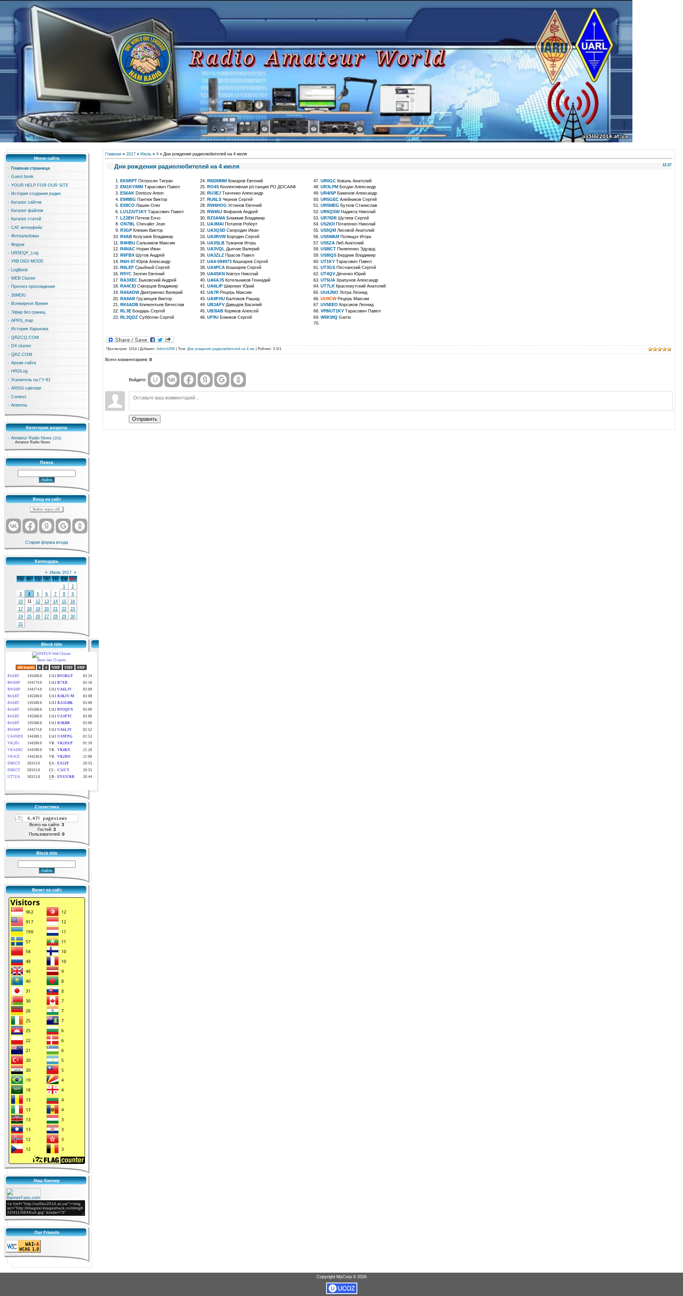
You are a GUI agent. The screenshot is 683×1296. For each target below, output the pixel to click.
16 (72, 601)
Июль (145, 153)
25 (29, 616)
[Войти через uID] (155, 379)
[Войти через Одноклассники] (79, 526)
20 (46, 608)
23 (72, 608)
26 (38, 616)
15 (64, 601)
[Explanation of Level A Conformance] (23, 1251)
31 (20, 623)
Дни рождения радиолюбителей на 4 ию (221, 349)
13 (46, 601)
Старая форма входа (46, 542)
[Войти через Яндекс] (46, 526)
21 (55, 608)
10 (20, 601)
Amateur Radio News (31, 437)
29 (64, 616)
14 (55, 601)
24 (20, 616)
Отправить (144, 419)
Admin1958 (166, 349)
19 (38, 608)
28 (55, 616)
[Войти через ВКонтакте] (13, 526)
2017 (131, 153)
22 (64, 608)
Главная (113, 153)
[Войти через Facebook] (30, 526)
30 (72, 616)
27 (46, 616)
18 (29, 608)
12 (38, 601)
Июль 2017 (61, 572)
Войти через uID (46, 509)
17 (20, 608)
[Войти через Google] (63, 526)
